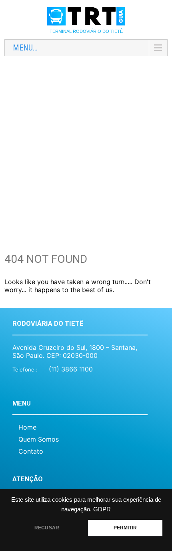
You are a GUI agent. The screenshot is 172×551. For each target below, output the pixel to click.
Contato (30, 451)
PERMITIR (125, 528)
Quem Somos (38, 439)
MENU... (25, 47)
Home (27, 427)
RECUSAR (46, 528)
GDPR (102, 509)
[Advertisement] (86, 148)
